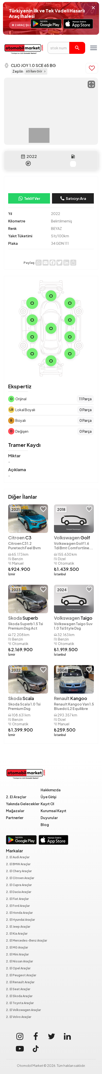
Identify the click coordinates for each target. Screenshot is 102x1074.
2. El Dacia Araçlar (18, 892)
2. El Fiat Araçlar (17, 899)
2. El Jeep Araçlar (18, 926)
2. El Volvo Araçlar (18, 1017)
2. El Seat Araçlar (18, 989)
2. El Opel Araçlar (18, 968)
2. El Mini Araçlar (17, 954)
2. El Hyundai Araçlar (20, 919)
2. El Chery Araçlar (19, 871)
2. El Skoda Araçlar (19, 996)
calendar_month (23, 156)
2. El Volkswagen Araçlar (23, 1010)
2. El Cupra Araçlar (19, 885)
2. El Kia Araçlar (16, 933)
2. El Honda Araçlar (19, 913)
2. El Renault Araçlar (20, 982)
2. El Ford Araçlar (18, 906)
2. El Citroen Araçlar (20, 878)
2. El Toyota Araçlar (20, 1003)
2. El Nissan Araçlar (19, 961)
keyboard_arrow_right (45, 71)
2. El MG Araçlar (17, 947)
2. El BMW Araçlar (18, 864)
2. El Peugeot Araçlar (21, 975)
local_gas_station (73, 156)
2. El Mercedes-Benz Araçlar (26, 940)
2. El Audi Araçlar (17, 857)
